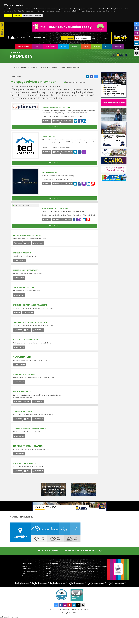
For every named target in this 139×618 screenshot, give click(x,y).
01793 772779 (20, 347)
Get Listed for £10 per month (97, 567)
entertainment (50, 46)
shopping (97, 46)
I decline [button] (17, 15)
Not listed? (2, 29)
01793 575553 (68, 183)
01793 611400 (20, 382)
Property (23, 68)
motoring (118, 46)
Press (23, 573)
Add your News (76, 567)
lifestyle (37, 46)
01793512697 (68, 219)
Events (48, 569)
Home (14, 68)
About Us (25, 575)
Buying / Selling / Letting (49, 68)
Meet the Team (26, 569)
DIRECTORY (34, 68)
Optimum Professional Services (56, 107)
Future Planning (49, 172)
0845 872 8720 (20, 260)
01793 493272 (20, 295)
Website (47, 121)
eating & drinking (23, 46)
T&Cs (75, 613)
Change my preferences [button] (32, 15)
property (75, 46)
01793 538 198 (68, 121)
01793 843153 (39, 401)
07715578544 (29, 312)
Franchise (91, 571)
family (86, 46)
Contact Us (26, 567)
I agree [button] (8, 15)
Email (57, 121)
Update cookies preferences (9, 617)
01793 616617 (20, 436)
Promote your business (78, 571)
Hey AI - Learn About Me (29, 571)
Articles (48, 571)
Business (64, 46)
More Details (54, 127)
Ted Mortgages (48, 136)
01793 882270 (20, 278)
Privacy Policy (66, 613)
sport (107, 46)
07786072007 (39, 471)
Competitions (50, 567)
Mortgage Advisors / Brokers (70, 68)
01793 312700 (68, 152)
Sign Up (48, 573)
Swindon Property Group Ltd (55, 208)
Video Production (77, 569)
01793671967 (39, 419)
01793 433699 (20, 453)
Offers (48, 575)
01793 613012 (39, 243)
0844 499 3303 (20, 364)
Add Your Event (93, 569)
